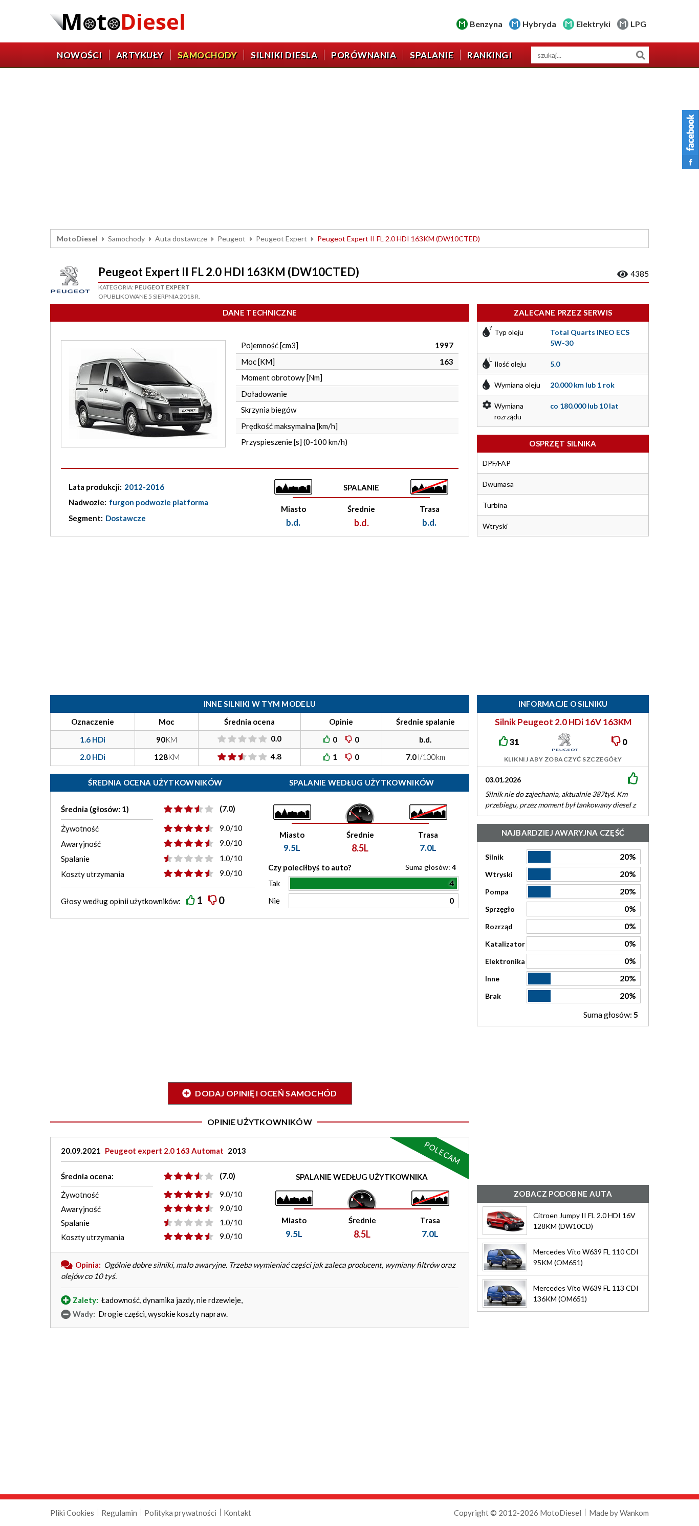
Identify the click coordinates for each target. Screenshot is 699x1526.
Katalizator (505, 943)
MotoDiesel (77, 238)
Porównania (363, 55)
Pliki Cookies (72, 1512)
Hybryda (539, 24)
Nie (274, 900)
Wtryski (499, 874)
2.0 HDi (92, 756)
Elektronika (505, 961)
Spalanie (431, 55)
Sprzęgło (500, 909)
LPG (638, 24)
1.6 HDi (92, 739)
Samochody (207, 55)
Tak (274, 883)
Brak (493, 996)
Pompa (497, 891)
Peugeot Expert (281, 238)
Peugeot (231, 238)
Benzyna (486, 24)
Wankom (634, 1512)
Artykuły (140, 55)
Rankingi (489, 55)
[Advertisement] (349, 149)
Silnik (494, 856)
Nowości (79, 55)
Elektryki (593, 24)
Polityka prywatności (180, 1512)
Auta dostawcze (181, 238)
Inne (492, 978)
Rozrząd (499, 926)
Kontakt (237, 1512)
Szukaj (640, 55)
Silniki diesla (284, 55)
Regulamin (119, 1512)
